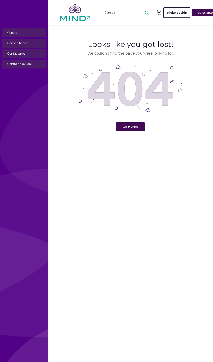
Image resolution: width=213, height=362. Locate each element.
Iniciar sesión (176, 13)
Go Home (130, 126)
